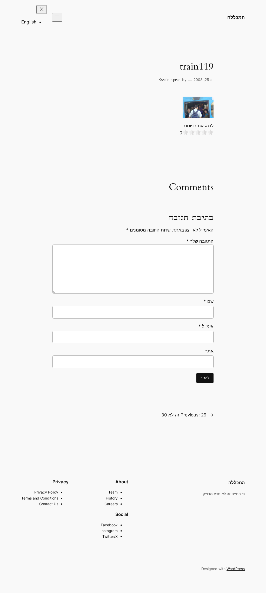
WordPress (236, 568)
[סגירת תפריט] (41, 9)
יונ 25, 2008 (204, 79)
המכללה (236, 17)
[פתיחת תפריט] (57, 17)
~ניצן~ (176, 79)
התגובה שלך (200, 241)
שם (209, 301)
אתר (209, 351)
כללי (162, 79)
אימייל (206, 326)
